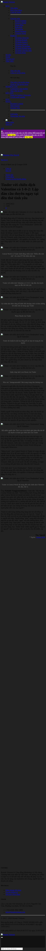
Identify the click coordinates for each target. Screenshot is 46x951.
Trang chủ (9, 175)
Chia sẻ (8, 169)
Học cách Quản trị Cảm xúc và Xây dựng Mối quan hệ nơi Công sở (22, 136)
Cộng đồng (10, 177)
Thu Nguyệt (4, 160)
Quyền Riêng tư (12, 892)
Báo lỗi (8, 171)
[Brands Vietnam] (8, 2)
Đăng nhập (10, 122)
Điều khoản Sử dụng (13, 890)
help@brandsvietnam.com (15, 912)
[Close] (2, 131)
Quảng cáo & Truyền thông (16, 179)
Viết (2, 128)
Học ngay (11, 135)
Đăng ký (9, 124)
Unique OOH (40, 537)
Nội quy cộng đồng (13, 894)
